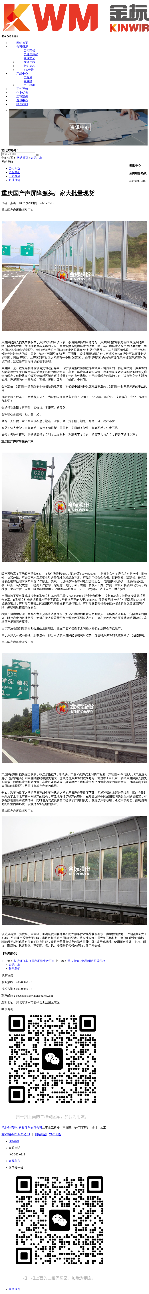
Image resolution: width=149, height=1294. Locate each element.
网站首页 (22, 42)
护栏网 (28, 77)
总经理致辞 (31, 54)
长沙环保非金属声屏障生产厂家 (34, 960)
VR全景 (29, 69)
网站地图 (41, 1134)
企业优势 (22, 92)
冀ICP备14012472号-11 (15, 1134)
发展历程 (29, 62)
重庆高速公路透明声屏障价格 (86, 960)
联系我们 (22, 104)
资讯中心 (22, 100)
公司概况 (22, 46)
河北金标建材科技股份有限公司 (21, 1127)
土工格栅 (29, 85)
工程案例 (22, 96)
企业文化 (29, 58)
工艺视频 (22, 88)
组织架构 (29, 65)
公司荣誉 (29, 50)
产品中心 (22, 73)
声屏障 (28, 81)
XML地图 (55, 1134)
